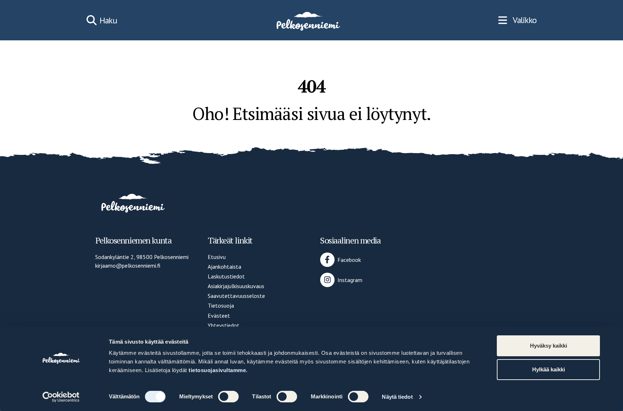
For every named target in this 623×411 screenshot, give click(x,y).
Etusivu (217, 256)
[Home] (307, 20)
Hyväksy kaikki (548, 346)
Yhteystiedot (223, 325)
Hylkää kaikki (548, 369)
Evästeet (219, 315)
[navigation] (517, 20)
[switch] (228, 396)
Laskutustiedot (226, 276)
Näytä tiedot (397, 397)
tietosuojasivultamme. (218, 370)
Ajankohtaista (224, 266)
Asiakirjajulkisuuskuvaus (236, 286)
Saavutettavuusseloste (236, 295)
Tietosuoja (221, 305)
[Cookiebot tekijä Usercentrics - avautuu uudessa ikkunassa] (61, 397)
